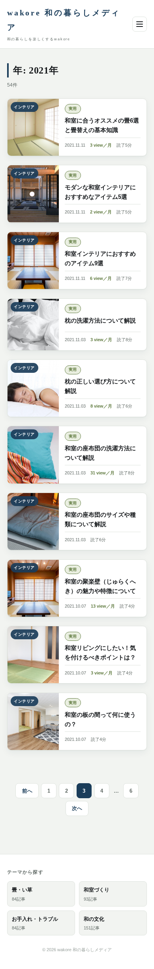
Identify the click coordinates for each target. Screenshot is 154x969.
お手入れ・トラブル (35, 923)
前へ (27, 791)
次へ (77, 808)
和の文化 (94, 923)
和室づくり (96, 894)
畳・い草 (22, 894)
